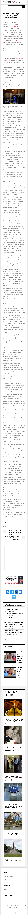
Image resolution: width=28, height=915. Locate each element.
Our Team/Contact (8, 876)
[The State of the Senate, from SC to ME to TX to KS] (10, 677)
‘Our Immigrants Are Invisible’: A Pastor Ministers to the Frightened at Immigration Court (13, 611)
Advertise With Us (8, 889)
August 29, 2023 (8, 780)
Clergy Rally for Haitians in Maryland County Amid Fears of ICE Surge (13, 632)
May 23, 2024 (7, 751)
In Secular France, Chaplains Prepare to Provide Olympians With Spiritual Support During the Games (13, 720)
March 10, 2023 (7, 863)
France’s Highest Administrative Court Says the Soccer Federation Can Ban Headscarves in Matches (13, 806)
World (11, 717)
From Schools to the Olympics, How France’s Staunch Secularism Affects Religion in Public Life (13, 749)
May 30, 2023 (7, 836)
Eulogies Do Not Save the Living (13, 618)
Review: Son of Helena (10, 637)
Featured (6, 717)
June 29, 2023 (7, 809)
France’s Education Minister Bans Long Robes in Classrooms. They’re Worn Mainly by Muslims (13, 778)
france (4, 526)
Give (5, 879)
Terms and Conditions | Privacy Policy (13, 910)
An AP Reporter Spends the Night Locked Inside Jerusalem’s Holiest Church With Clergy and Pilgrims (13, 624)
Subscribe (6, 899)
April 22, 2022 (6, 9)
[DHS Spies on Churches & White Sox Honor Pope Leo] (10, 662)
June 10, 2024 (7, 723)
